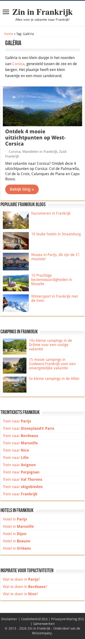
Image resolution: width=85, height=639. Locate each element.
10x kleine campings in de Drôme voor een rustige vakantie (50, 344)
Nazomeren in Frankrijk (51, 213)
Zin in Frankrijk (42, 11)
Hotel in (15, 519)
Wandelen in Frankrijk (39, 152)
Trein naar (17, 421)
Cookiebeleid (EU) (34, 619)
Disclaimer (9, 619)
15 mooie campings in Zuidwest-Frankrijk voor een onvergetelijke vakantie (52, 363)
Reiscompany (42, 633)
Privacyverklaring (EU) (67, 619)
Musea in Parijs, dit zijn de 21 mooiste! (55, 256)
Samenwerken (44, 624)
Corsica (18, 64)
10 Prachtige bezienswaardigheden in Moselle (51, 279)
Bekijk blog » (22, 189)
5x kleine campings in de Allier (54, 378)
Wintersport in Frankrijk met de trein (54, 298)
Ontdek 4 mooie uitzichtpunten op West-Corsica (35, 138)
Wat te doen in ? (21, 579)
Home (8, 34)
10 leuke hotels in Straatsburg (56, 234)
